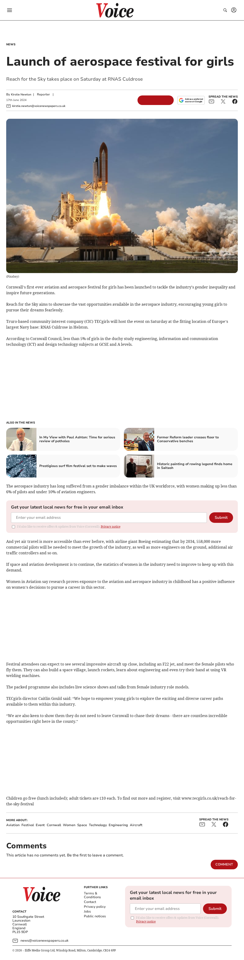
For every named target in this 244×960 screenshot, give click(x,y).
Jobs (87, 911)
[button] (9, 10)
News (10, 44)
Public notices (95, 916)
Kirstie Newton (21, 94)
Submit (221, 517)
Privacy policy (95, 906)
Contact (90, 902)
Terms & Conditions (92, 895)
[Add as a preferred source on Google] (191, 100)
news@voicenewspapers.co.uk (44, 940)
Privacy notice (110, 526)
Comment (224, 864)
